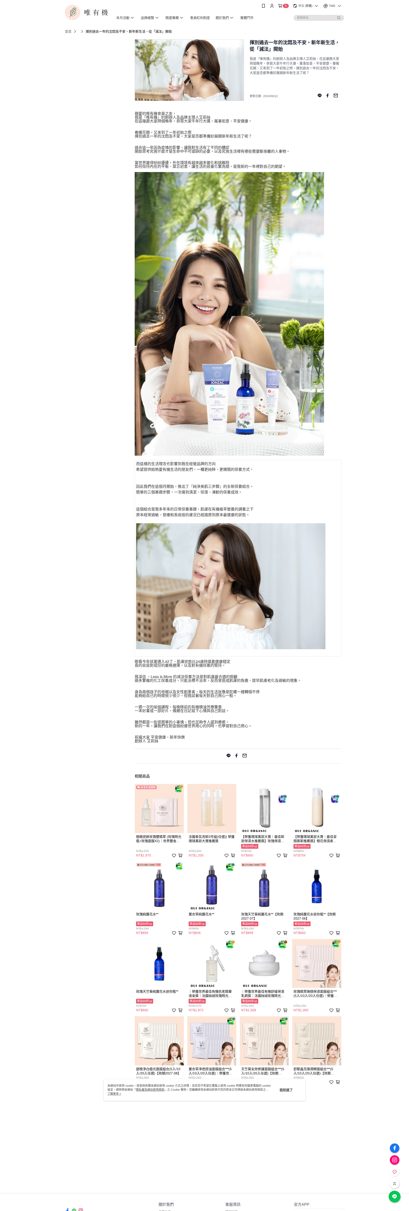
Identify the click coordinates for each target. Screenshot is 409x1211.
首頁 (68, 31)
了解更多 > (114, 1093)
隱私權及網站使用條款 (150, 1089)
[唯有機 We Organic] (86, 12)
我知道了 (286, 1090)
